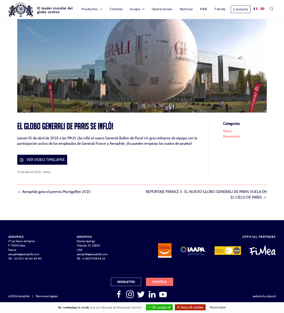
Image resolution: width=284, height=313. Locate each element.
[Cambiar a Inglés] (262, 9)
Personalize (218, 307)
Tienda (220, 9)
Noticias (186, 9)
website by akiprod (264, 296)
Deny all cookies (192, 307)
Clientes (116, 9)
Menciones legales (47, 296)
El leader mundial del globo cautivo (55, 10)
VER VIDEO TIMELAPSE (45, 159)
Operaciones (162, 9)
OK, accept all (161, 307)
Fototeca (159, 282)
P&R (203, 9)
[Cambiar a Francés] (255, 9)
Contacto (240, 9)
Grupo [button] (135, 9)
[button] (271, 9)
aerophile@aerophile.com (23, 254)
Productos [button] (89, 9)
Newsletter (231, 136)
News (46, 172)
